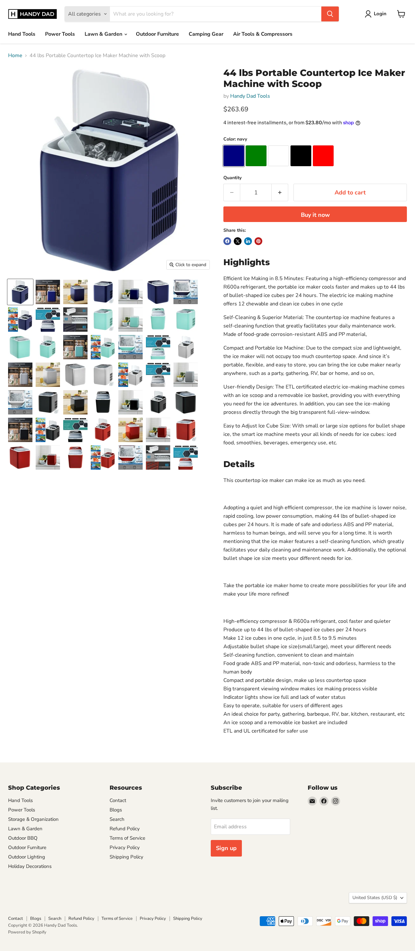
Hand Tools (21, 34)
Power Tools (60, 34)
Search (117, 819)
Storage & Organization (33, 819)
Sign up (226, 848)
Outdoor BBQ (23, 838)
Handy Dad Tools (250, 96)
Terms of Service (127, 838)
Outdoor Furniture (157, 34)
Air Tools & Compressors (262, 34)
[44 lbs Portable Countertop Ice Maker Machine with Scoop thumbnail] (20, 292)
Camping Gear (206, 34)
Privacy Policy (125, 847)
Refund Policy (125, 828)
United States (374, 898)
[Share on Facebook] (227, 241)
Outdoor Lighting (26, 857)
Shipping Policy (126, 857)
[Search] (330, 13)
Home (15, 55)
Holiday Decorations (30, 866)
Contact (118, 800)
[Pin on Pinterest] (258, 241)
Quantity (232, 177)
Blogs (116, 810)
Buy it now (315, 215)
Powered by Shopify (27, 932)
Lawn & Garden (104, 34)
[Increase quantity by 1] (280, 193)
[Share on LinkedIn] (248, 241)
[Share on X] (238, 241)
